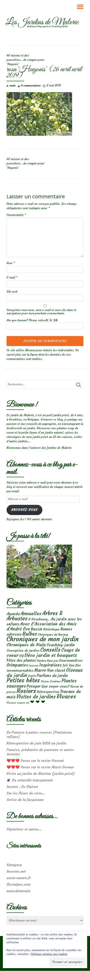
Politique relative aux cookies (49, 954)
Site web (12, 291)
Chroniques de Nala (26, 644)
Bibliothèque (51, 629)
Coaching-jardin (61, 645)
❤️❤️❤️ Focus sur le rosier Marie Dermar (40, 767)
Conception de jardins (23, 650)
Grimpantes (17, 665)
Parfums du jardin (52, 675)
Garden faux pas (47, 661)
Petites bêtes (23, 680)
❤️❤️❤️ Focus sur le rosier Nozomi (35, 760)
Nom (11, 263)
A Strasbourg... (39, 619)
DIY (21, 656)
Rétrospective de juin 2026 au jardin (36, 743)
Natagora (14, 865)
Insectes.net (16, 871)
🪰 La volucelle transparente (30, 780)
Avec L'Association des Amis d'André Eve (42, 626)
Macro (40, 670)
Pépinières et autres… (24, 829)
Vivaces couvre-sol (18, 702)
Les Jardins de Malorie (41, 22)
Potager (33, 686)
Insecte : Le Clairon (22, 786)
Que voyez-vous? (55, 686)
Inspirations (50, 665)
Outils (32, 676)
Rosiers (26, 691)
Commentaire (16, 215)
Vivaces (66, 696)
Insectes (33, 665)
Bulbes (29, 634)
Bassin (36, 628)
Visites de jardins (36, 697)
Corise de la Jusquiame (25, 799)
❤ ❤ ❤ (37, 702)
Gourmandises (71, 660)
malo (13, 85)
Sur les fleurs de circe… (26, 793)
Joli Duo (68, 665)
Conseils (50, 649)
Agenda (13, 613)
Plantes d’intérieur (51, 681)
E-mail (12, 277)
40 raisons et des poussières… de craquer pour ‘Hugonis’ (25, 60)
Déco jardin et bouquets (50, 655)
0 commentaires (31, 85)
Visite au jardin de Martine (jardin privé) (41, 773)
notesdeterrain (18, 891)
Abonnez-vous (24, 510)
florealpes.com (18, 884)
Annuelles (31, 613)
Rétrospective (48, 691)
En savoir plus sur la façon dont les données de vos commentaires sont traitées (43, 354)
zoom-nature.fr (19, 878)
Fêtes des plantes (21, 660)
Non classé (56, 670)
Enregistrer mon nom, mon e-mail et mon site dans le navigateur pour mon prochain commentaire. (41, 311)
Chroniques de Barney (53, 634)
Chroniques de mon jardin (43, 639)
